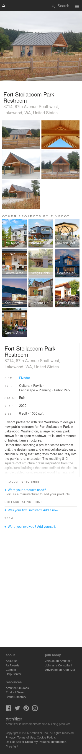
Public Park (62, 390)
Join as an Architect (58, 660)
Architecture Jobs (17, 688)
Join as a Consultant (58, 665)
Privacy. (11, 737)
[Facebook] (8, 709)
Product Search (16, 692)
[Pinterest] (26, 709)
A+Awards (12, 665)
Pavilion (38, 385)
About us (12, 660)
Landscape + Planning (35, 390)
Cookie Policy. (46, 737)
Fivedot (24, 377)
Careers (11, 669)
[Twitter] (17, 709)
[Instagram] (35, 709)
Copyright (12, 746)
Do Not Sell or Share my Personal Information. (36, 741)
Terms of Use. (26, 737)
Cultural (24, 385)
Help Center (13, 674)
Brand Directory (16, 696)
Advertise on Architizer (60, 669)
